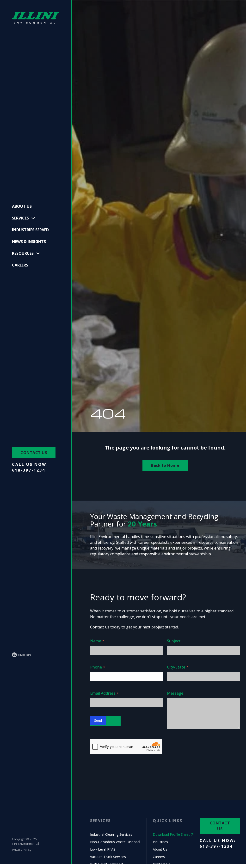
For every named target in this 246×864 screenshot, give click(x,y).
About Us (22, 206)
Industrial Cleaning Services (111, 834)
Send (98, 720)
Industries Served (30, 229)
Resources (23, 253)
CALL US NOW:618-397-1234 (30, 467)
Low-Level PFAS (102, 849)
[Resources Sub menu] (38, 253)
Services (20, 218)
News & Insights (29, 241)
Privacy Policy (21, 849)
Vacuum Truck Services (108, 856)
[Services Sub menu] (33, 218)
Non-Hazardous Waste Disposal (115, 842)
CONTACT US (33, 452)
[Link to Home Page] (35, 18)
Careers (20, 265)
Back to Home (165, 465)
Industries (160, 842)
